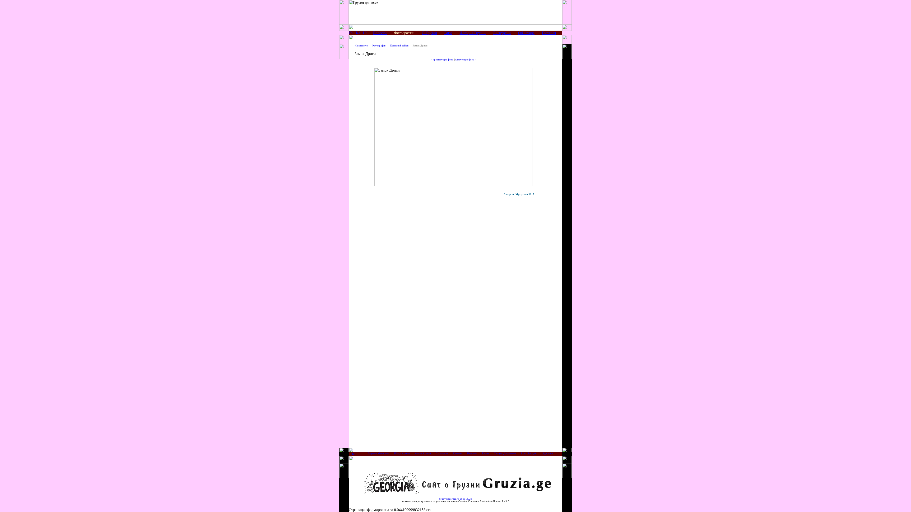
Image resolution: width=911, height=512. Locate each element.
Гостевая (549, 33)
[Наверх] (352, 455)
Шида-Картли (402, 453)
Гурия (485, 453)
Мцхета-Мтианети (378, 453)
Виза (448, 33)
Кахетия (457, 453)
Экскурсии (502, 33)
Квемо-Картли (423, 453)
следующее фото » (465, 59)
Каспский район (399, 45)
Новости (380, 33)
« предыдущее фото (442, 59)
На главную (361, 45)
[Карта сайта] (358, 34)
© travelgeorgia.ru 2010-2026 (455, 499)
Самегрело (442, 453)
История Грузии (473, 33)
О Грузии (429, 33)
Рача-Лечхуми (529, 453)
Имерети (472, 453)
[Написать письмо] (365, 34)
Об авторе (526, 33)
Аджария (547, 453)
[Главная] (351, 34)
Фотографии (379, 45)
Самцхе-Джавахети (505, 453)
